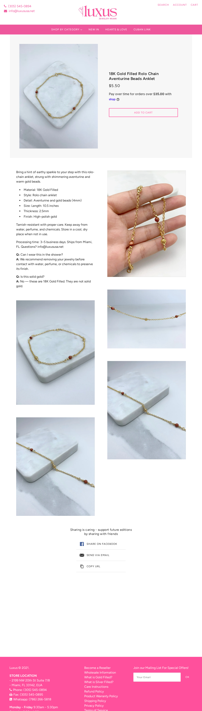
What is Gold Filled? (98, 677)
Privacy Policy (94, 705)
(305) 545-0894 (19, 6)
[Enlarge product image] (58, 96)
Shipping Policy (95, 701)
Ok (187, 677)
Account (180, 4)
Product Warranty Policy (101, 696)
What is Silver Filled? (98, 682)
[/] (98, 12)
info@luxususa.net (22, 11)
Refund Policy (94, 691)
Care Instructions (96, 687)
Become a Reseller (97, 668)
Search (163, 4)
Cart (194, 4)
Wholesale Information (100, 672)
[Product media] (55, 352)
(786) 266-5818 (40, 699)
